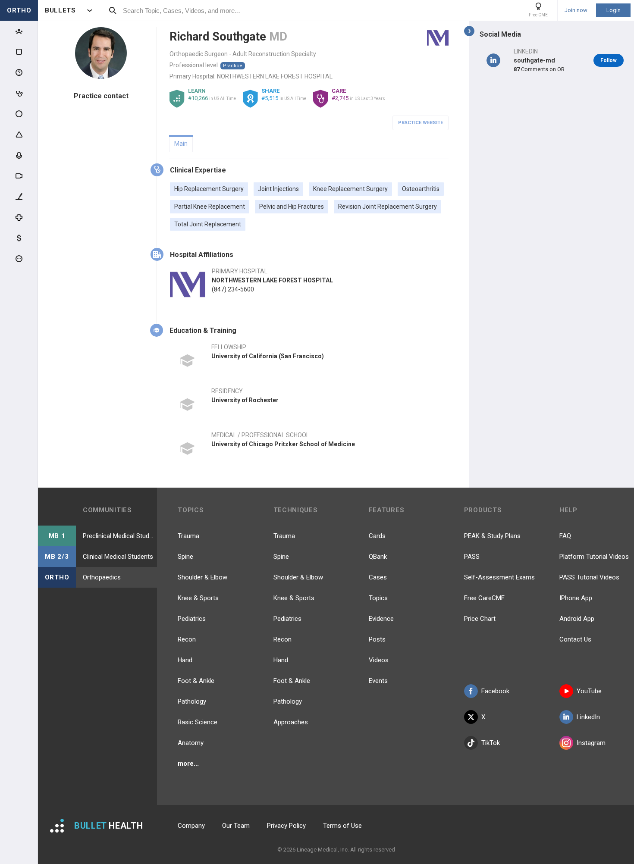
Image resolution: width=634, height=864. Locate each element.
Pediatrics (192, 619)
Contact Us (575, 639)
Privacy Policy (286, 826)
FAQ (565, 536)
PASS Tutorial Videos (589, 577)
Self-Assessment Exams (499, 577)
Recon (187, 639)
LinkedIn (588, 717)
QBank (378, 556)
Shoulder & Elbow (202, 577)
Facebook (495, 691)
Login (613, 10)
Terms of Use (342, 826)
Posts (377, 639)
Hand (185, 660)
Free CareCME (484, 598)
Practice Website (420, 122)
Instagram (591, 743)
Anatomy (191, 743)
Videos (379, 660)
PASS (472, 556)
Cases (378, 577)
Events (378, 681)
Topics (378, 598)
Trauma (188, 536)
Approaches (290, 722)
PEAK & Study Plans (492, 536)
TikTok (490, 743)
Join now (576, 10)
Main (181, 143)
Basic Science (197, 722)
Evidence (381, 619)
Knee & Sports (198, 598)
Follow (608, 60)
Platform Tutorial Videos (594, 556)
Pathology (192, 701)
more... (188, 763)
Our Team (236, 826)
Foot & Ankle (196, 681)
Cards (377, 536)
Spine (185, 556)
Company (191, 826)
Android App (576, 619)
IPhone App (575, 598)
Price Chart (480, 619)
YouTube (589, 691)
